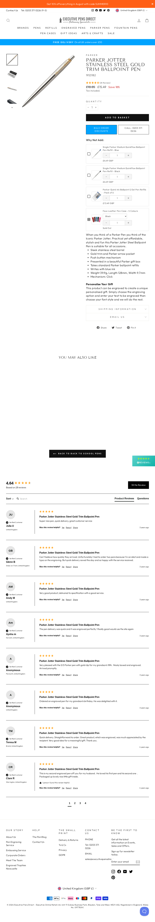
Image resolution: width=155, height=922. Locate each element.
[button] (117, 83)
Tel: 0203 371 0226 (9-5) (34, 10)
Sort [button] (9, 498)
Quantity (94, 101)
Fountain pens (126, 27)
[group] (22, 483)
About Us (11, 837)
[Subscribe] (138, 862)
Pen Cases (48, 33)
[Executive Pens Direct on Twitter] (131, 871)
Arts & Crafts (92, 33)
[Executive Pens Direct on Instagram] (113, 871)
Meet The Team (14, 860)
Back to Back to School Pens (79, 453)
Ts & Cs (62, 845)
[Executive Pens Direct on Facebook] (119, 871)
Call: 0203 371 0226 (133, 129)
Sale (111, 33)
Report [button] (68, 527)
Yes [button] (63, 527)
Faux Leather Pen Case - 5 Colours (120, 211)
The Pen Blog (39, 837)
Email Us (117, 317)
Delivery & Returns (68, 840)
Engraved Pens (74, 27)
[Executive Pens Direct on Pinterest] (113, 877)
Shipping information (117, 309)
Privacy (63, 850)
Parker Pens (100, 27)
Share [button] (75, 527)
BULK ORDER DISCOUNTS (101, 129)
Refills (51, 27)
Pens (37, 27)
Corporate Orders (15, 855)
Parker (92, 55)
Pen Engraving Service (13, 844)
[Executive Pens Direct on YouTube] (125, 871)
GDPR (62, 855)
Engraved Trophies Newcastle (16, 867)
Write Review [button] (138, 484)
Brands (23, 27)
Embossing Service (16, 850)
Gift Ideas (69, 33)
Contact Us (12, 10)
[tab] (124, 499)
